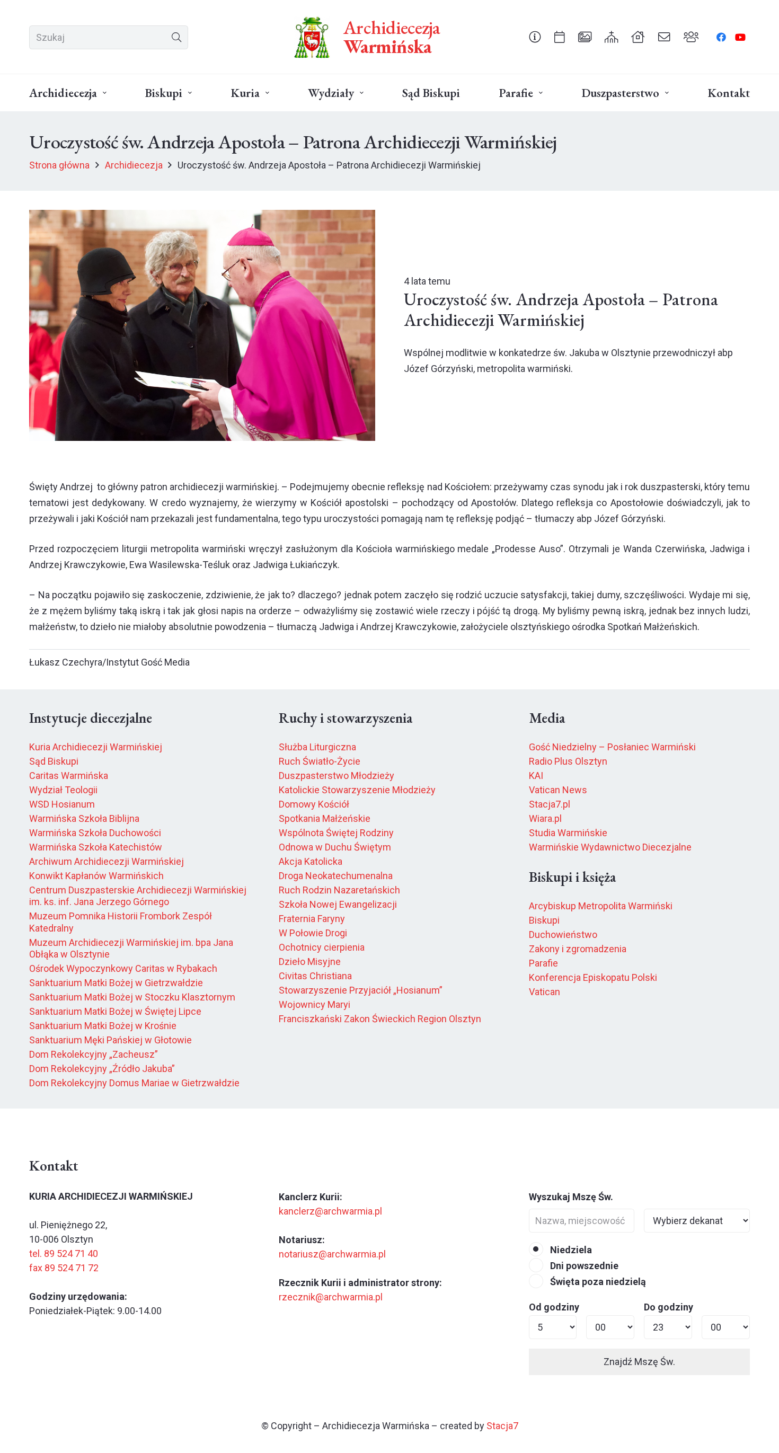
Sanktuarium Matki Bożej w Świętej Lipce (115, 1011)
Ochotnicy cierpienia (322, 947)
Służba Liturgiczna (317, 746)
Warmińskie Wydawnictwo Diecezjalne (610, 847)
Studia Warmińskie (568, 832)
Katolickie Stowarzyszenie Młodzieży (357, 789)
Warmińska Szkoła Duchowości (95, 832)
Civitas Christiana (315, 975)
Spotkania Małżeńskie (324, 818)
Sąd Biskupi (53, 761)
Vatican (544, 991)
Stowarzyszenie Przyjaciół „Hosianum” (360, 990)
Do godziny (668, 1307)
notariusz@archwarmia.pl (332, 1254)
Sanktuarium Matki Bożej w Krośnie (102, 1025)
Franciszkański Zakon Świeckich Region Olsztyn (380, 1018)
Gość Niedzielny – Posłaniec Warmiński (612, 746)
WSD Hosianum (62, 804)
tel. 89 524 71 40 (63, 1253)
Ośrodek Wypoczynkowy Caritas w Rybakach (123, 968)
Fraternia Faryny (312, 918)
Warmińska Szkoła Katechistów (95, 847)
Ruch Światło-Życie (319, 761)
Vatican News (558, 789)
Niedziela (570, 1249)
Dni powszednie (583, 1265)
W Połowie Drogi (313, 932)
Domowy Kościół (314, 804)
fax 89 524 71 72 (64, 1267)
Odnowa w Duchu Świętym (335, 847)
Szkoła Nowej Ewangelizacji (338, 904)
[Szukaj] (176, 37)
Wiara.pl (545, 818)
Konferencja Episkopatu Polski (593, 977)
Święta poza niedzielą (597, 1281)
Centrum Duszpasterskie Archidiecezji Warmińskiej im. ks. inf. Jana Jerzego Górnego (137, 896)
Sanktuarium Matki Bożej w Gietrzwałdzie (116, 982)
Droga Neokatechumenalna (336, 875)
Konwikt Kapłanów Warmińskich (96, 875)
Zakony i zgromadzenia (577, 948)
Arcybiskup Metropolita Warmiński (600, 905)
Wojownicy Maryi (314, 1004)
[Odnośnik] (535, 36)
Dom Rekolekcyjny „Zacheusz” (93, 1054)
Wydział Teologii (63, 789)
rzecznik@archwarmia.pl (331, 1297)
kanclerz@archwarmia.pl (330, 1211)
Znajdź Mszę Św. (639, 1361)
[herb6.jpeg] (312, 37)
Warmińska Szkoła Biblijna (84, 818)
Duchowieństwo (563, 934)
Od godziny (554, 1307)
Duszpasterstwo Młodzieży (336, 775)
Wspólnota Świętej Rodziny (336, 832)
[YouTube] (740, 37)
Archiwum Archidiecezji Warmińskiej (106, 861)
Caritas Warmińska (68, 775)
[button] (105, 93)
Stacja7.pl (549, 804)
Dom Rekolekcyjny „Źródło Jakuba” (102, 1068)
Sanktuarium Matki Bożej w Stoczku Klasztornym (132, 997)
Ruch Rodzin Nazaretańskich (339, 890)
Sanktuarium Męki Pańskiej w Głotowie (110, 1040)
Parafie (543, 963)
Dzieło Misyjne (310, 961)
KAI (536, 775)
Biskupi (544, 920)
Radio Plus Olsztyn (568, 761)
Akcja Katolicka (310, 861)
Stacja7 (502, 1425)
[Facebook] (721, 37)
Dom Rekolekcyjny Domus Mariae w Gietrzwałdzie (134, 1082)
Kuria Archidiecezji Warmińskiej (95, 746)
